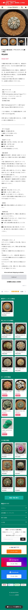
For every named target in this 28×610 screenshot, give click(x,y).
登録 (23, 539)
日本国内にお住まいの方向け (14, 281)
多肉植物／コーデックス (7, 513)
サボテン (3, 508)
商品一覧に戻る (14, 498)
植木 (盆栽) (4, 517)
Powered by (12, 595)
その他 (3, 522)
